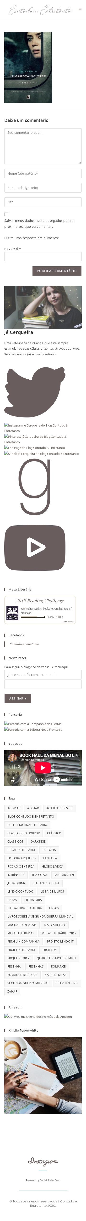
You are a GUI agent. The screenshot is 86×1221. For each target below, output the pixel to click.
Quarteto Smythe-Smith (56, 958)
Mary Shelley (54, 925)
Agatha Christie (59, 808)
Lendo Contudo (20, 891)
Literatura (33, 900)
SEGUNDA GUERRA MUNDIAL (28, 983)
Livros (54, 908)
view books (68, 621)
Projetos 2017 (18, 958)
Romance (58, 966)
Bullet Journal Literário (27, 825)
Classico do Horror (23, 833)
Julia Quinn (16, 883)
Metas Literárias (20, 933)
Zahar (12, 991)
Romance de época (22, 975)
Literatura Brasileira (24, 908)
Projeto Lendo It (60, 941)
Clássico (54, 833)
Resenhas (36, 966)
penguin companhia (23, 941)
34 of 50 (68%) (54, 616)
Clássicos (15, 841)
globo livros (52, 866)
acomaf (13, 808)
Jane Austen (64, 875)
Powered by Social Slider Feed (43, 1180)
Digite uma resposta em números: (31, 238)
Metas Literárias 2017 (59, 933)
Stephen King (67, 983)
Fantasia (50, 858)
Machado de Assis (22, 925)
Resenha (14, 966)
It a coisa (39, 875)
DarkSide (38, 841)
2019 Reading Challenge (40, 600)
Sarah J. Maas (55, 975)
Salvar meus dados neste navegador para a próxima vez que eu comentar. (39, 223)
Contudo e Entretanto (24, 644)
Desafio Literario (21, 850)
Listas (12, 900)
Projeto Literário (21, 950)
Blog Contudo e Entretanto (30, 816)
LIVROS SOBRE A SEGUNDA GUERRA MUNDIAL (40, 916)
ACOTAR (33, 808)
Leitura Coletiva (46, 883)
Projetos (50, 950)
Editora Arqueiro (21, 858)
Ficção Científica (21, 866)
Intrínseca (16, 875)
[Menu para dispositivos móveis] (80, 9)
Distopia (49, 850)
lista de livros (52, 891)
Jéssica (25, 608)
